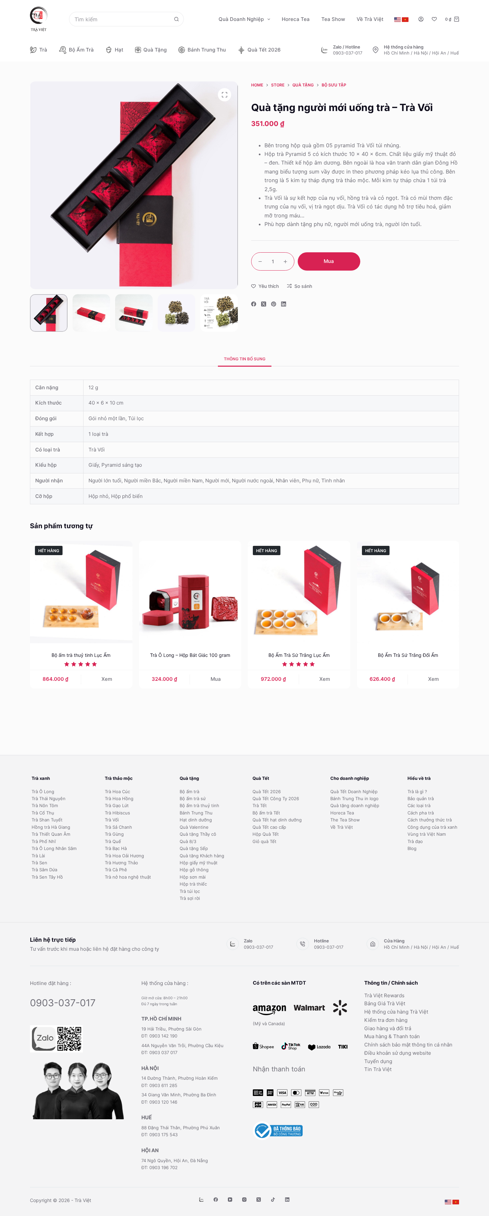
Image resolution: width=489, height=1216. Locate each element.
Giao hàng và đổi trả (387, 1028)
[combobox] (120, 19)
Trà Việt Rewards (384, 995)
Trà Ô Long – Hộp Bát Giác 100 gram (190, 655)
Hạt (119, 50)
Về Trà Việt (370, 19)
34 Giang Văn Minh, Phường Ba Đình (178, 1094)
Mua (329, 261)
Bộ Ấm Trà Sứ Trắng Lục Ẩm (299, 655)
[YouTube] (230, 1199)
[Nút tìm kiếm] (176, 19)
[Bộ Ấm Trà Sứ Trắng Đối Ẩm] (408, 592)
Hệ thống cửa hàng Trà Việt (396, 1012)
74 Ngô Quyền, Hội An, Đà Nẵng (174, 1160)
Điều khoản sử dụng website (397, 1053)
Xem (106, 679)
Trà (43, 50)
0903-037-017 (347, 53)
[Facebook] (253, 304)
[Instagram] (244, 1199)
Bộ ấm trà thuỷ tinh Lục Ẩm (81, 655)
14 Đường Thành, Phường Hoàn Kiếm (179, 1078)
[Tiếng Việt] (405, 19)
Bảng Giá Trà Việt (384, 1003)
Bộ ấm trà (81, 50)
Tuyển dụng (378, 1061)
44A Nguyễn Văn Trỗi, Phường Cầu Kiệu (182, 1045)
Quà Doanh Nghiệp (241, 19)
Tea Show (333, 19)
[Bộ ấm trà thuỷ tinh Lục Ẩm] (81, 592)
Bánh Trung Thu (207, 50)
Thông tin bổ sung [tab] (244, 358)
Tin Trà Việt (378, 1069)
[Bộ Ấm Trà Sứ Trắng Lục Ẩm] (299, 592)
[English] (397, 19)
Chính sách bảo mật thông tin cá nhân (408, 1044)
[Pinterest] (273, 304)
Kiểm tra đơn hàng (386, 1020)
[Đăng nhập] (420, 19)
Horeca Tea (296, 19)
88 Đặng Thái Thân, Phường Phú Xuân (180, 1127)
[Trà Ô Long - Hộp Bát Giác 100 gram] (190, 592)
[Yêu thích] (434, 19)
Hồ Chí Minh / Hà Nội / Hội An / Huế (421, 53)
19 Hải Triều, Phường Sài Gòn (171, 1029)
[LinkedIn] (283, 304)
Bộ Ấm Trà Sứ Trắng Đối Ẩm (408, 655)
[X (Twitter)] (263, 304)
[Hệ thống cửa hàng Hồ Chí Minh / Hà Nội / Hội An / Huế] (375, 50)
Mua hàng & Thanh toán (392, 1036)
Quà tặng (155, 50)
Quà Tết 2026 (264, 50)
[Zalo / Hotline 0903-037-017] (324, 50)
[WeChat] (201, 1199)
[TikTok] (273, 1199)
